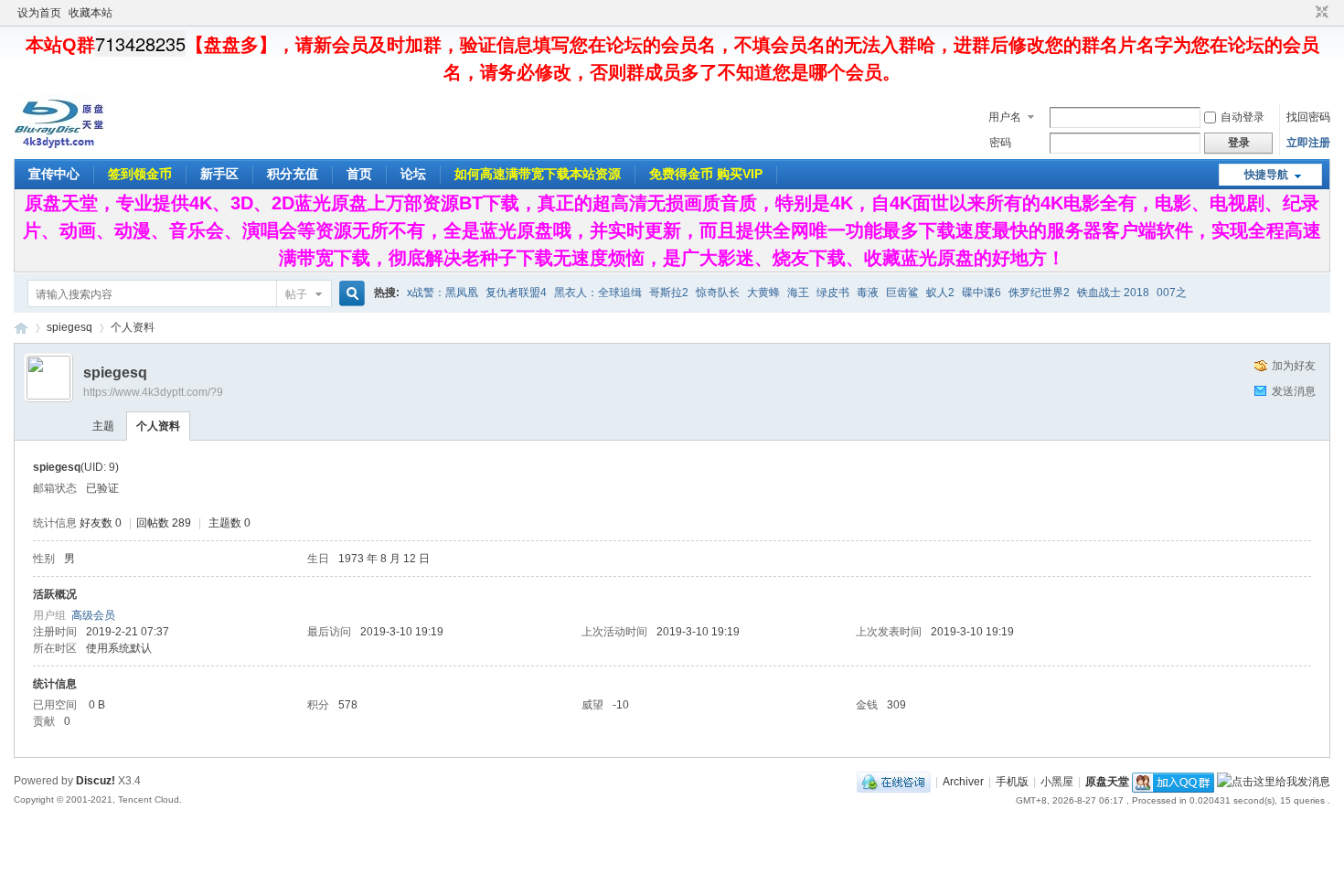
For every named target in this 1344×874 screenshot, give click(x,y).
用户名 (1004, 117)
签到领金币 (140, 173)
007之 (1172, 292)
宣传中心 (54, 173)
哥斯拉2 (668, 292)
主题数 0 (229, 523)
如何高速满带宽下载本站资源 (537, 173)
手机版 (1012, 781)
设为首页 (39, 12)
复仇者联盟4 (516, 292)
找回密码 (1308, 117)
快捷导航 (1266, 174)
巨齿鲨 (902, 292)
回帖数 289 (163, 523)
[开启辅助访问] (1304, 13)
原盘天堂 (21, 327)
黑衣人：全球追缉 (598, 292)
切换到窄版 (1319, 13)
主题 (103, 426)
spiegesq (69, 327)
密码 (1000, 142)
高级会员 (93, 615)
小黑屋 (1056, 781)
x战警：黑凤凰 (442, 292)
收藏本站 (90, 12)
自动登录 (1242, 117)
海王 (798, 292)
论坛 (413, 173)
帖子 (296, 294)
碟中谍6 (981, 292)
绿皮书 (832, 292)
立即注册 (1308, 142)
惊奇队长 (718, 292)
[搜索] (349, 293)
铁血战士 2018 (1113, 292)
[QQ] (894, 781)
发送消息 (1294, 391)
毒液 (868, 292)
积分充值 (292, 173)
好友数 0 (101, 523)
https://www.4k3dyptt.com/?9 (153, 392)
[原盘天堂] (59, 145)
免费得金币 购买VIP (706, 173)
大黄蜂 (763, 292)
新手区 (219, 173)
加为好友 (1294, 365)
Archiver (963, 781)
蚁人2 (940, 292)
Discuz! (95, 780)
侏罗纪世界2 (1039, 292)
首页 (359, 173)
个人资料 (158, 426)
